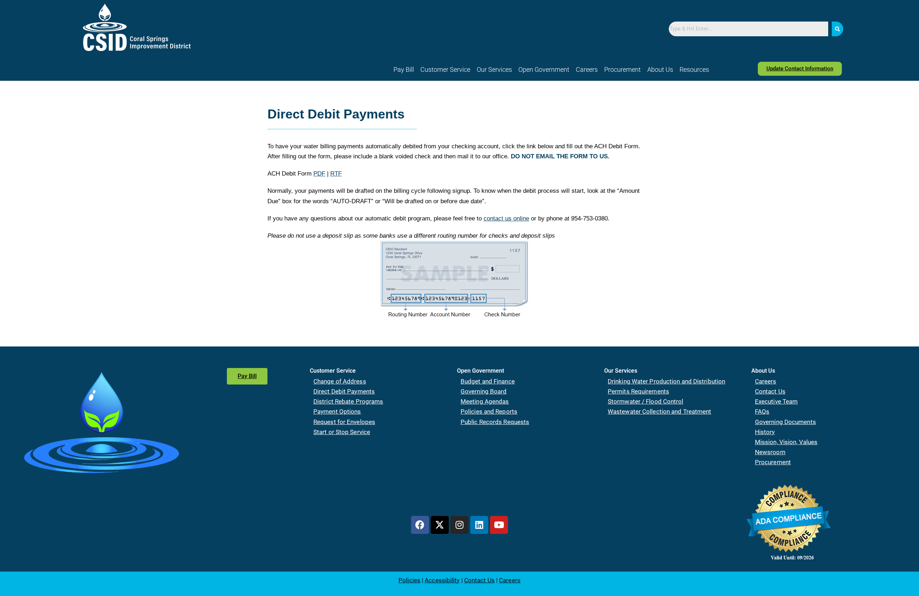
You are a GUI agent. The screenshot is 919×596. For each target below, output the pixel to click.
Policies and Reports (489, 411)
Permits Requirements (638, 391)
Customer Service (445, 69)
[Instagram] (459, 525)
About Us (660, 69)
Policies (409, 580)
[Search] (837, 29)
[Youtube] (499, 525)
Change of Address (339, 381)
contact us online (506, 218)
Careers (587, 69)
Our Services (494, 69)
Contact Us (770, 391)
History (765, 432)
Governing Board (484, 391)
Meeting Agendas (485, 401)
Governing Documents (785, 421)
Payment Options (337, 411)
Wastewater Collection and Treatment (660, 411)
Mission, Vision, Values (786, 442)
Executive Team (776, 401)
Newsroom (770, 452)
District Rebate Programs (348, 401)
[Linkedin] (479, 525)
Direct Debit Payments (344, 391)
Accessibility (442, 580)
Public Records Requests (495, 421)
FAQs (762, 411)
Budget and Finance (488, 381)
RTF (336, 173)
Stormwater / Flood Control (646, 401)
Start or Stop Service (341, 432)
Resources (694, 69)
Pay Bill (403, 69)
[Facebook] (420, 525)
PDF (319, 173)
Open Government (543, 69)
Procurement (622, 69)
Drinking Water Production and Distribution (666, 381)
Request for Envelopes (344, 421)
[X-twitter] (440, 525)
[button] (445, 69)
